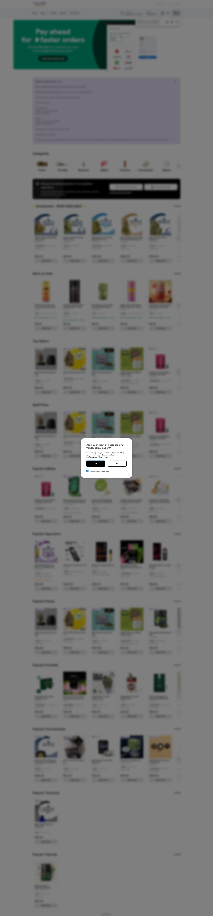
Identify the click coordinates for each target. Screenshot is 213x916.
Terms (91, 457)
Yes (96, 463)
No (117, 463)
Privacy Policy (103, 457)
